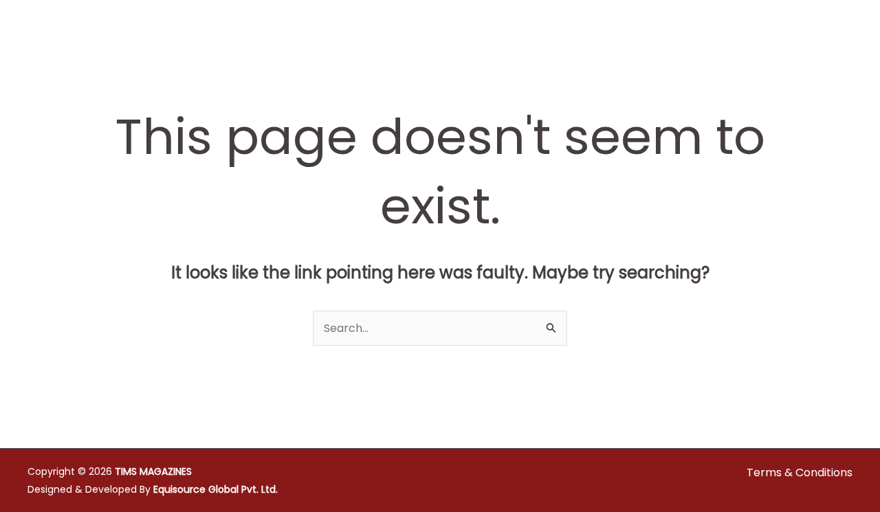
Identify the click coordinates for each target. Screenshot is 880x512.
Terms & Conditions (799, 472)
